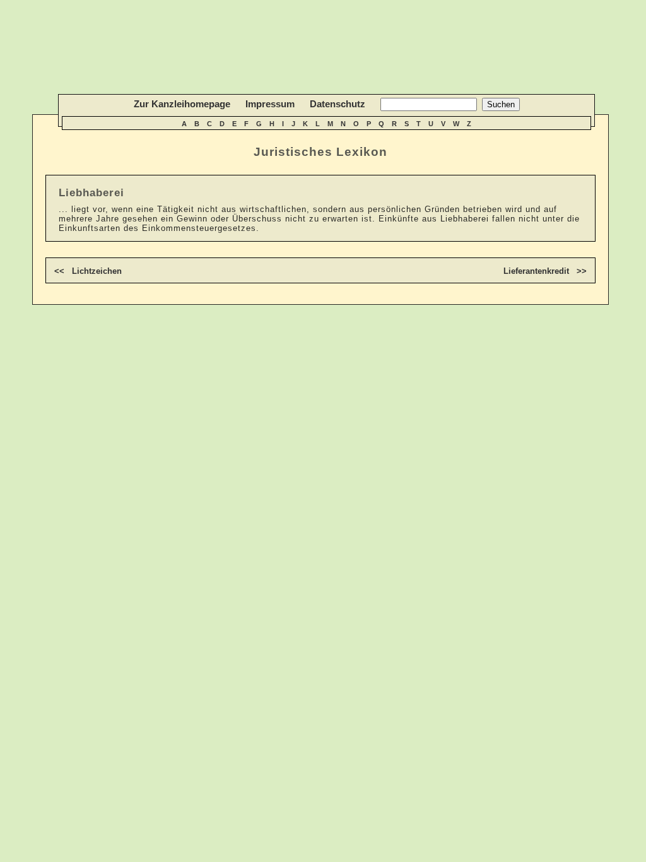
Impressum (270, 103)
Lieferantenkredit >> (545, 271)
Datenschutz (337, 103)
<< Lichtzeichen (88, 271)
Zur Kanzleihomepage (182, 103)
